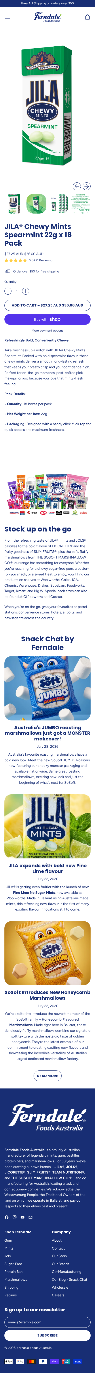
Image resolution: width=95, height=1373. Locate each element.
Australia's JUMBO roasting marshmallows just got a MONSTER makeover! (47, 733)
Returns (10, 1295)
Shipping (11, 1287)
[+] (25, 291)
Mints (8, 1248)
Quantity (10, 282)
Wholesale (60, 1287)
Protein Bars (13, 1272)
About (57, 1240)
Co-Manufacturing (66, 1272)
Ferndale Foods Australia (34, 1348)
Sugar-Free (13, 1264)
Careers (58, 1295)
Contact (58, 1248)
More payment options (47, 330)
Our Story (59, 1256)
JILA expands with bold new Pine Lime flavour (47, 868)
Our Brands (60, 1264)
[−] (7, 291)
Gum (8, 1240)
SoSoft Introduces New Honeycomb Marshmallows (47, 995)
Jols (7, 1256)
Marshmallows (15, 1279)
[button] (14, 204)
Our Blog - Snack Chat (69, 1279)
